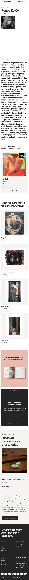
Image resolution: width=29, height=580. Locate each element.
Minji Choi (4, 238)
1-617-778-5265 (19, 567)
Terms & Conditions (6, 577)
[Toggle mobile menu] (2, 1)
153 (5, 179)
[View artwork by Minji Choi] (14, 223)
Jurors (3, 548)
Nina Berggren (5, 306)
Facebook (3, 564)
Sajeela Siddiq (5, 340)
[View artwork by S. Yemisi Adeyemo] (14, 257)
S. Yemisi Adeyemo (7, 272)
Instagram (3, 560)
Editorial (3, 550)
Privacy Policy (16, 577)
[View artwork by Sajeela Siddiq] (14, 326)
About (2, 558)
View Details (14, 190)
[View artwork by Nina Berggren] (14, 291)
